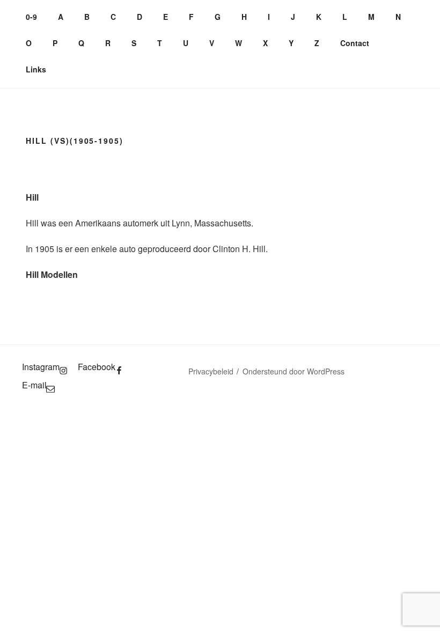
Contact (354, 43)
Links (36, 69)
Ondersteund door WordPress (293, 371)
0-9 (31, 16)
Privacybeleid (210, 371)
